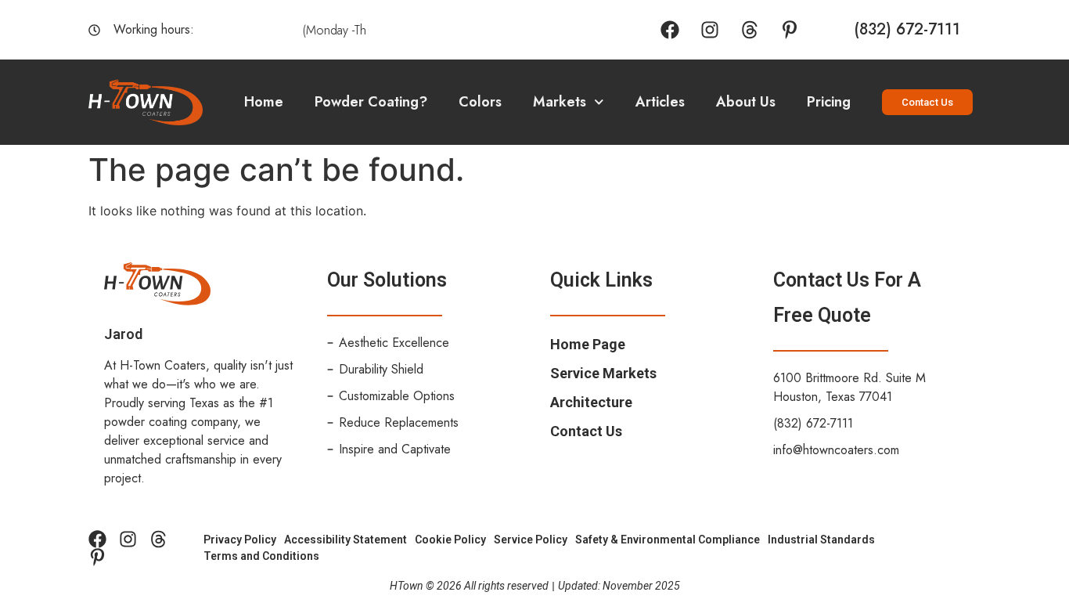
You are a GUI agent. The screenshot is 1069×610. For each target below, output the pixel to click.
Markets (559, 102)
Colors (480, 102)
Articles (660, 102)
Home (263, 102)
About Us (746, 102)
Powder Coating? (371, 102)
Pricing (829, 102)
